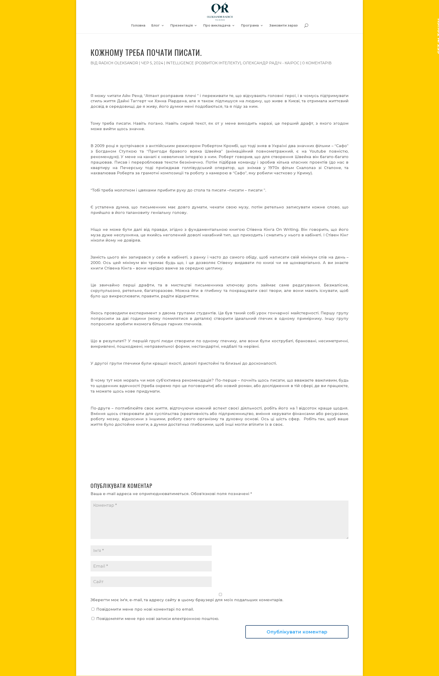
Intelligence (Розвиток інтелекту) (203, 63)
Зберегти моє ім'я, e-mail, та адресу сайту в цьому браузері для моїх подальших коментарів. (187, 600)
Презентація (181, 25)
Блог (155, 25)
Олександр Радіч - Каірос (271, 63)
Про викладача (216, 25)
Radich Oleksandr (118, 63)
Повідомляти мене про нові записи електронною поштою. (157, 618)
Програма (250, 25)
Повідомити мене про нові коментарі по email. (145, 609)
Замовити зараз (283, 25)
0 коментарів (317, 63)
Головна (138, 25)
